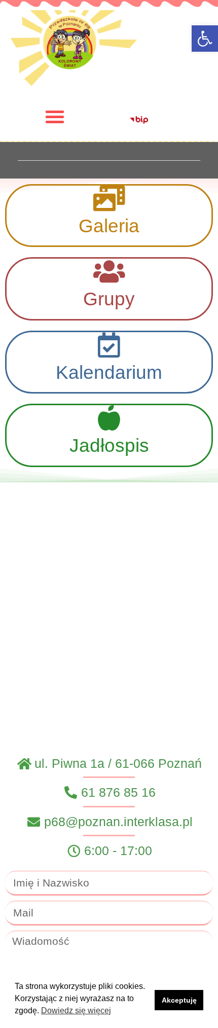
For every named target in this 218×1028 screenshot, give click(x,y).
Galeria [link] (109, 226)
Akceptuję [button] (179, 1000)
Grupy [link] (109, 299)
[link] (205, 38)
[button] (55, 116)
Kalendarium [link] (109, 372)
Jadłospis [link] (109, 445)
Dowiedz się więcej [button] (76, 1010)
